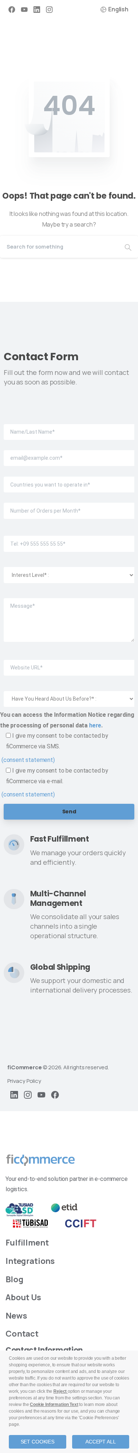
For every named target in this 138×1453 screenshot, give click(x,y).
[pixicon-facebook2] (55, 1094)
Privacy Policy (24, 1081)
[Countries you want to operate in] (69, 479)
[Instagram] (49, 9)
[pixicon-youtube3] (41, 1094)
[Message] (69, 615)
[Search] (128, 247)
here (95, 725)
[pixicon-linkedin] (14, 1094)
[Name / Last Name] (69, 427)
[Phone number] (69, 538)
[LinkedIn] (37, 9)
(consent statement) (28, 759)
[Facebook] (12, 9)
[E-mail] (69, 453)
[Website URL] (69, 661)
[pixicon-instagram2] (28, 1094)
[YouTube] (24, 9)
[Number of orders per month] (69, 506)
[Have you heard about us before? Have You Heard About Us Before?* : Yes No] (69, 693)
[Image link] (41, 1160)
